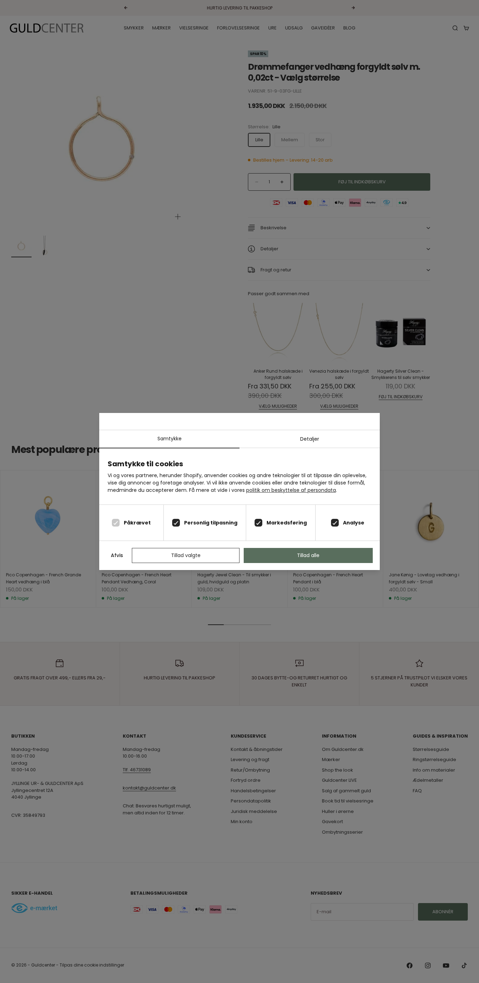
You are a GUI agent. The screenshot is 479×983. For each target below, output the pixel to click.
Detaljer (309, 438)
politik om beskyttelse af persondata (291, 490)
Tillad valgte (186, 555)
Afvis (117, 555)
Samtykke (169, 438)
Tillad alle (308, 555)
